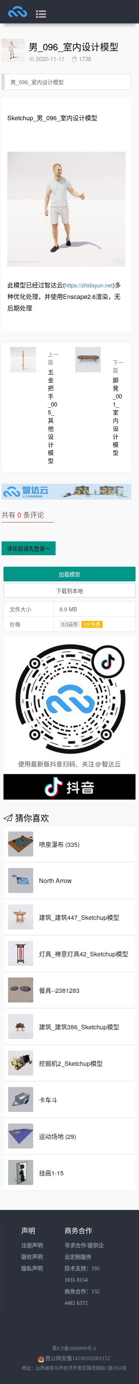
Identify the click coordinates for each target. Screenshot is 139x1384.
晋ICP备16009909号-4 (74, 1348)
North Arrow (55, 880)
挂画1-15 (51, 1172)
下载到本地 (69, 590)
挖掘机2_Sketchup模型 (71, 1063)
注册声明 (32, 1245)
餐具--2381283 (59, 990)
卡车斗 (48, 1099)
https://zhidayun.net (89, 285)
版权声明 (32, 1257)
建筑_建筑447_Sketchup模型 (79, 917)
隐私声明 (32, 1268)
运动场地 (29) (57, 1136)
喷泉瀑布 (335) (59, 844)
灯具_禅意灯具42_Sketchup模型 (83, 953)
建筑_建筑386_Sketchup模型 (79, 1026)
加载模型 (69, 574)
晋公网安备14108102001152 (77, 1358)
